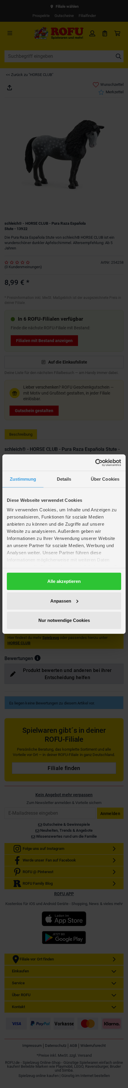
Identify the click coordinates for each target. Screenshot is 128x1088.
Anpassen (60, 600)
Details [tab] (64, 479)
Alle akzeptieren (64, 581)
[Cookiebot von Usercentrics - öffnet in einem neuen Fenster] (95, 462)
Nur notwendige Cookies (64, 620)
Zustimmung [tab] (23, 479)
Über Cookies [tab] (105, 479)
